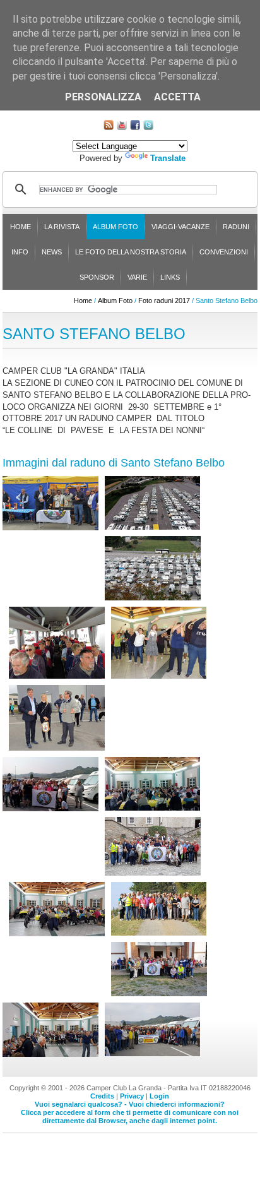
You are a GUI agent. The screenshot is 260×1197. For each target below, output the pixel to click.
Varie (137, 277)
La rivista (62, 226)
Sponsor (97, 277)
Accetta (177, 97)
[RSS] (108, 127)
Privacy (132, 1096)
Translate (168, 158)
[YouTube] (122, 127)
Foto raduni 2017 (164, 300)
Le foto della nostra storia (130, 252)
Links (170, 277)
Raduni (236, 226)
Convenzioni (223, 252)
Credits (102, 1096)
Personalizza (103, 97)
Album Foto (115, 226)
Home (20, 226)
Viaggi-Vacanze (180, 226)
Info (19, 252)
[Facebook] (135, 127)
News (52, 252)
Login (159, 1096)
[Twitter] (148, 127)
